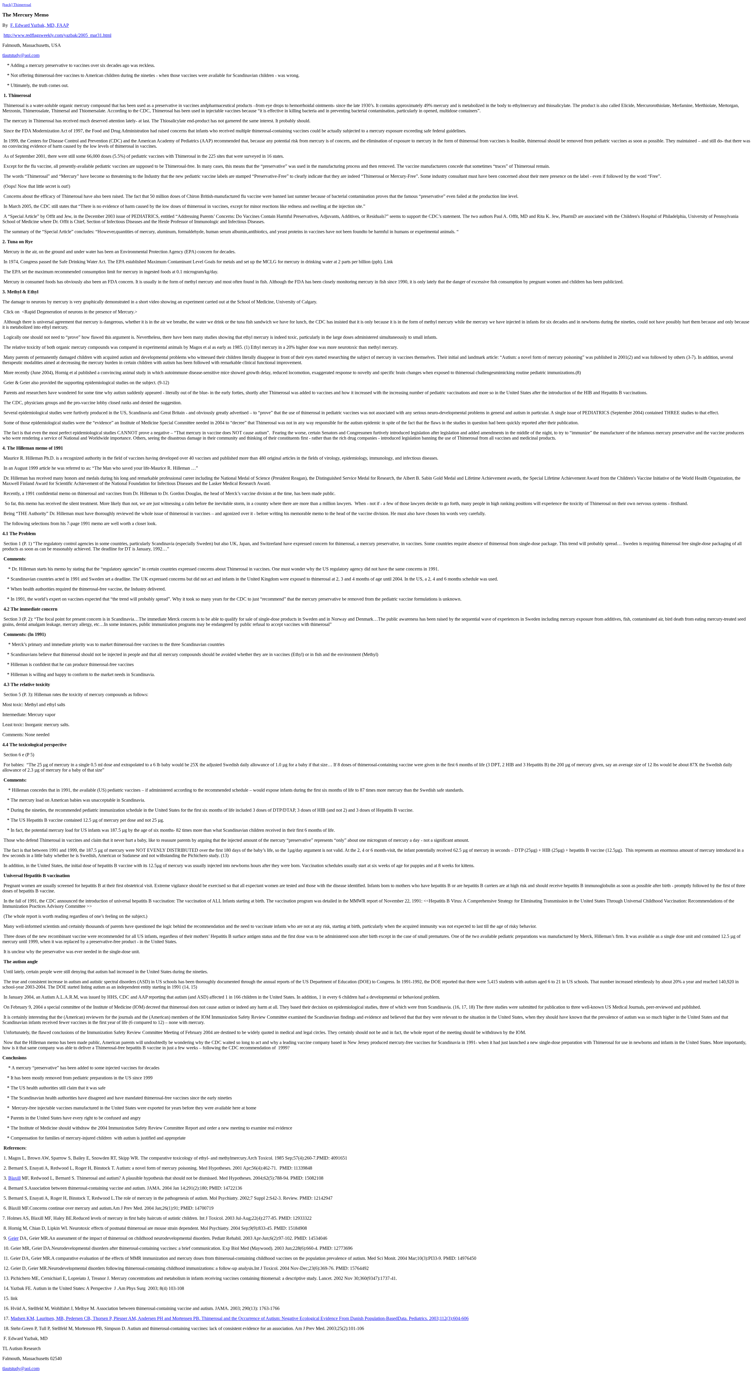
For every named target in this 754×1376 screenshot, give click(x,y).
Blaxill (14, 1178)
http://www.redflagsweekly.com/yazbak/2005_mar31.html (57, 35)
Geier (13, 1238)
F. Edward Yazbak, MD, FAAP (39, 25)
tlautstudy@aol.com (20, 55)
